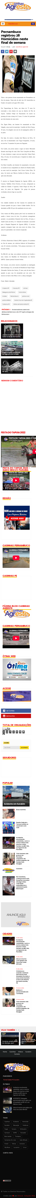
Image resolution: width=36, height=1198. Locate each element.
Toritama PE (6, 304)
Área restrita (21, 810)
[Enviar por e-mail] (15, 51)
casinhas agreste (22, 47)
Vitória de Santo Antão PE (21, 304)
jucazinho (17, 1147)
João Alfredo (23, 1140)
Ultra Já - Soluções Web (26, 1195)
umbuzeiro (23, 1129)
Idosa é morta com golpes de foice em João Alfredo (22, 1108)
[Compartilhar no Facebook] (2, 51)
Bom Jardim (8, 1136)
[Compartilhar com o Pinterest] (11, 51)
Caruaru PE (16, 288)
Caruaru (14, 1129)
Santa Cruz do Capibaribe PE (23, 300)
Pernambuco (14, 296)
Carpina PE (5, 288)
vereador (23, 1133)
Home (5, 1051)
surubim (7, 1125)
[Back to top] (31, 1193)
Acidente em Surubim (14, 804)
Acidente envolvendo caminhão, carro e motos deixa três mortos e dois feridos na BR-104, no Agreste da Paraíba (23, 843)
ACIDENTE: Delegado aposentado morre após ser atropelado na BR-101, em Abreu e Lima (22, 1101)
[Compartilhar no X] (6, 51)
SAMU (15, 1133)
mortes (4, 296)
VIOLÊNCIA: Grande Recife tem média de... (28, 1041)
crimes (25, 288)
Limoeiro (22, 1144)
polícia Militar (6, 300)
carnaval (7, 1133)
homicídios (22, 292)
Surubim (28, 1051)
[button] (3, 23)
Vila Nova (7, 1147)
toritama (18, 1136)
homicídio (25, 1122)
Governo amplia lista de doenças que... (9, 1042)
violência (25, 1125)
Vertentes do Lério (10, 1140)
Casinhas (12, 1051)
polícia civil (25, 296)
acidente (16, 1122)
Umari (25, 1147)
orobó (6, 1144)
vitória (14, 1144)
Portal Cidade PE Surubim (11, 1080)
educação (16, 1125)
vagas (6, 1129)
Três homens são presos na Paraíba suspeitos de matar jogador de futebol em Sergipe (22, 859)
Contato (19, 869)
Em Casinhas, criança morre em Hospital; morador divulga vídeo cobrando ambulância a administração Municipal (23, 883)
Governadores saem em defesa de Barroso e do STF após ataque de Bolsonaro (18, 312)
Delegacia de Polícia (8, 292)
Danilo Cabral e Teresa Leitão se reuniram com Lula (22, 825)
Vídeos (20, 1051)
